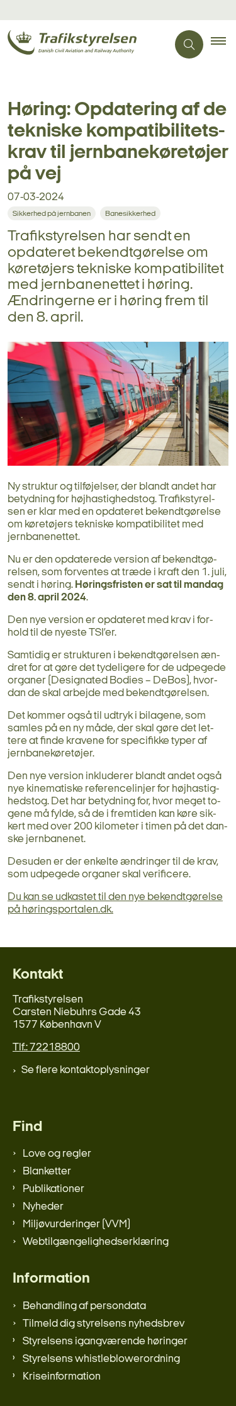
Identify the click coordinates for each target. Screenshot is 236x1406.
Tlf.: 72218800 (46, 1047)
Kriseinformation (62, 1376)
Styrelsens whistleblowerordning (101, 1359)
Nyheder (43, 1206)
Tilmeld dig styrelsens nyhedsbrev (103, 1324)
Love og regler (57, 1154)
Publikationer (53, 1189)
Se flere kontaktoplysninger (85, 1070)
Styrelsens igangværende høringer (105, 1341)
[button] (223, 44)
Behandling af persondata (84, 1306)
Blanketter (47, 1171)
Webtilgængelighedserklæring (96, 1242)
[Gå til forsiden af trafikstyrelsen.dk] (83, 44)
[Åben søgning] (189, 44)
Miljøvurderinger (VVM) (76, 1224)
